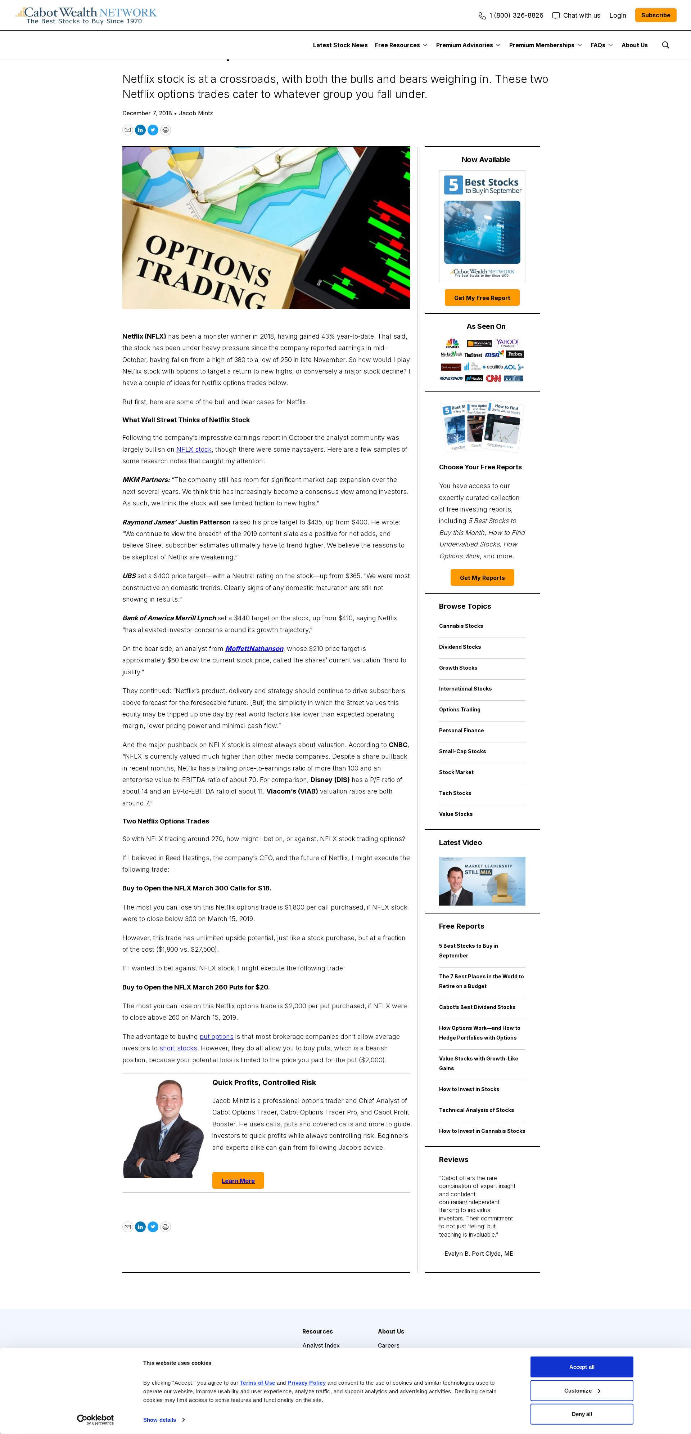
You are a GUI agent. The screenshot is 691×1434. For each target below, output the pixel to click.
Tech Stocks (455, 793)
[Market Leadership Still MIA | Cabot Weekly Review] (482, 881)
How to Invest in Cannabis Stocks (482, 1131)
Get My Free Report (482, 297)
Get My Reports (482, 577)
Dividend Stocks (460, 647)
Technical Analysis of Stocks (476, 1110)
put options (217, 1036)
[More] (425, 45)
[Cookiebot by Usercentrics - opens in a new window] (95, 1420)
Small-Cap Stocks (462, 751)
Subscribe (655, 15)
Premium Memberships (541, 45)
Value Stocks (456, 814)
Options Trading (459, 709)
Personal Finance (461, 730)
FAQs (598, 45)
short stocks (178, 1048)
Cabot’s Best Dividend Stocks (477, 1007)
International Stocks (465, 688)
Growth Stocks (458, 668)
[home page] (86, 15)
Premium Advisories (464, 45)
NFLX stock (194, 449)
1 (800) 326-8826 (516, 15)
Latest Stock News (340, 45)
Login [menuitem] (617, 15)
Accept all (582, 1367)
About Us (635, 45)
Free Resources (397, 45)
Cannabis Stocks (461, 626)
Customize (578, 1390)
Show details (159, 1420)
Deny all (582, 1414)
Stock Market (456, 772)
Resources (317, 1331)
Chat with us (581, 15)
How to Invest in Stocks (469, 1089)
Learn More (238, 1180)
